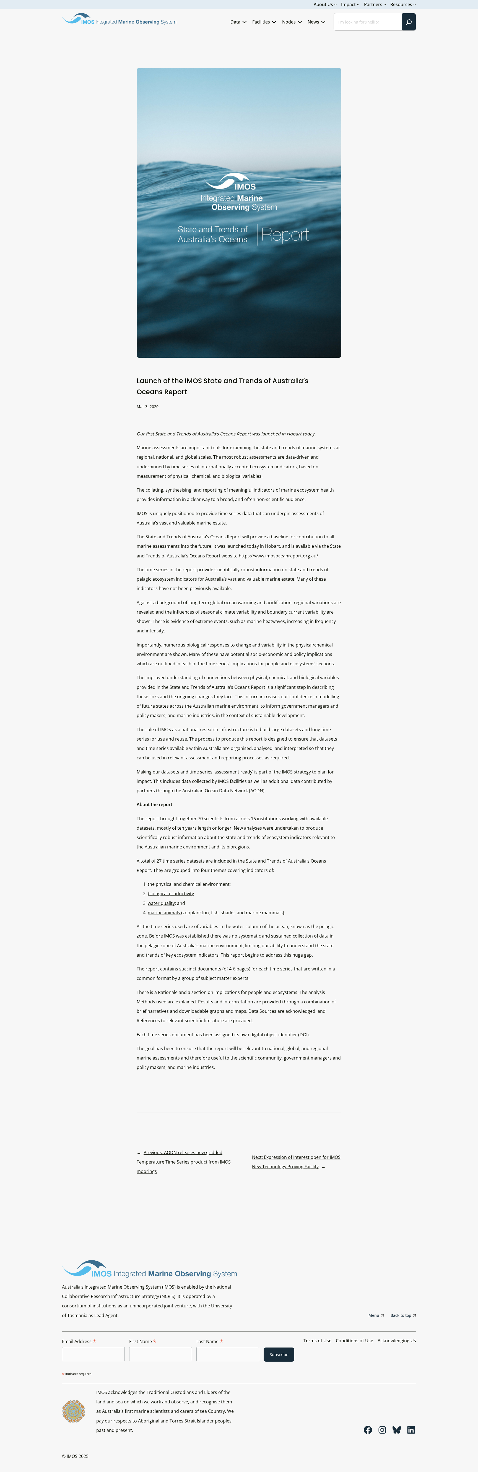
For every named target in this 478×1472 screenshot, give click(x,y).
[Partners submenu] (384, 4)
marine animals (164, 913)
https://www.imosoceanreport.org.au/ (278, 556)
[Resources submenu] (414, 4)
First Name (143, 1341)
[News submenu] (323, 21)
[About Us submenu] (335, 4)
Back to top (401, 1315)
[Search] (409, 22)
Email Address (79, 1341)
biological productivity (171, 894)
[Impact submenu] (358, 4)
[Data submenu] (244, 21)
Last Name (209, 1341)
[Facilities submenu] (274, 21)
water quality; (162, 903)
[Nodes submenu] (299, 21)
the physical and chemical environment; (189, 884)
